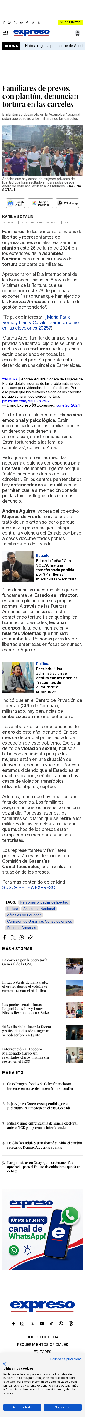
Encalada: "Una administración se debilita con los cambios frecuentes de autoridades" (57, 678)
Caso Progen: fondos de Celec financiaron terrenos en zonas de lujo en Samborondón (40, 1085)
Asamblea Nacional (39, 908)
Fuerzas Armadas (21, 927)
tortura (12, 908)
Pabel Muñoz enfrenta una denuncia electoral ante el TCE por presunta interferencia (42, 1125)
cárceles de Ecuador (24, 915)
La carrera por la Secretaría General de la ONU (24, 961)
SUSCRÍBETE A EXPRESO (28, 887)
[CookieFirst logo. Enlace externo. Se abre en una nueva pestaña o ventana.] (5, 1364)
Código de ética (42, 1337)
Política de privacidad (66, 1359)
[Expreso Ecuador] (42, 1310)
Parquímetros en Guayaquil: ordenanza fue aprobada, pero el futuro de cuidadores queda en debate (44, 1166)
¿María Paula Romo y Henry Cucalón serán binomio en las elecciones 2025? (40, 322)
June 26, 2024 (68, 405)
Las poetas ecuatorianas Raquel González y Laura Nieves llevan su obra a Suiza (26, 1008)
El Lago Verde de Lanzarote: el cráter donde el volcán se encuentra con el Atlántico (25, 986)
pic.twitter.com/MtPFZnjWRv (26, 401)
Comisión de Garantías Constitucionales (39, 921)
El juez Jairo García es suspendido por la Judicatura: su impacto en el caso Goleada (38, 1105)
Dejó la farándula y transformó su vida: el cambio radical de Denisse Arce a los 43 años (44, 1145)
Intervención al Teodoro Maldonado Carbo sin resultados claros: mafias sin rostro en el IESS (25, 1055)
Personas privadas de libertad (44, 902)
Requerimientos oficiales (42, 1344)
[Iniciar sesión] (77, 33)
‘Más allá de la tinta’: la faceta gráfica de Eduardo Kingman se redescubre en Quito (26, 1030)
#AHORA (10, 379)
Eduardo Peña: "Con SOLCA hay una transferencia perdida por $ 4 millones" (55, 567)
